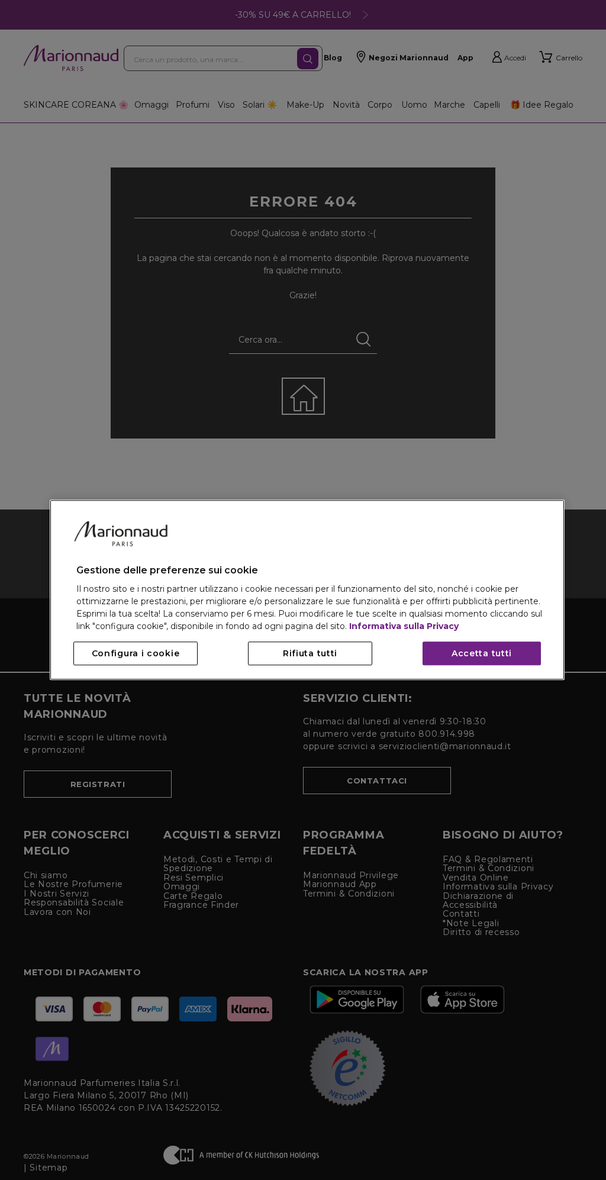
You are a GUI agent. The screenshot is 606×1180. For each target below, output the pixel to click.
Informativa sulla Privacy (404, 626)
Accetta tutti (482, 654)
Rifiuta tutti (310, 654)
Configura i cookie (136, 654)
